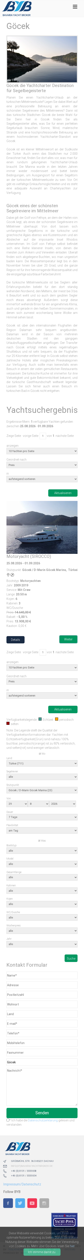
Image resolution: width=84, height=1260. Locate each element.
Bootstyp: (11, 845)
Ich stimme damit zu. (42, 1252)
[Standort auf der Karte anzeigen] (8, 574)
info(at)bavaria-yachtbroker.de (32, 1166)
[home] (16, 8)
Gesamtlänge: (14, 872)
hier (72, 1246)
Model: (10, 858)
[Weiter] (42, 527)
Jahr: (9, 938)
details (15, 639)
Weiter (68, 639)
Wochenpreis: (13, 925)
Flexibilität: (12, 825)
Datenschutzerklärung (43, 1120)
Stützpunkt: (13, 785)
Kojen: (9, 898)
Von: (8, 798)
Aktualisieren (63, 493)
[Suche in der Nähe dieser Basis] (12, 574)
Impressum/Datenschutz (22, 1184)
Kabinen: (11, 885)
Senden (42, 1112)
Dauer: (10, 812)
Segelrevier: (12, 771)
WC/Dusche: (13, 912)
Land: (9, 758)
